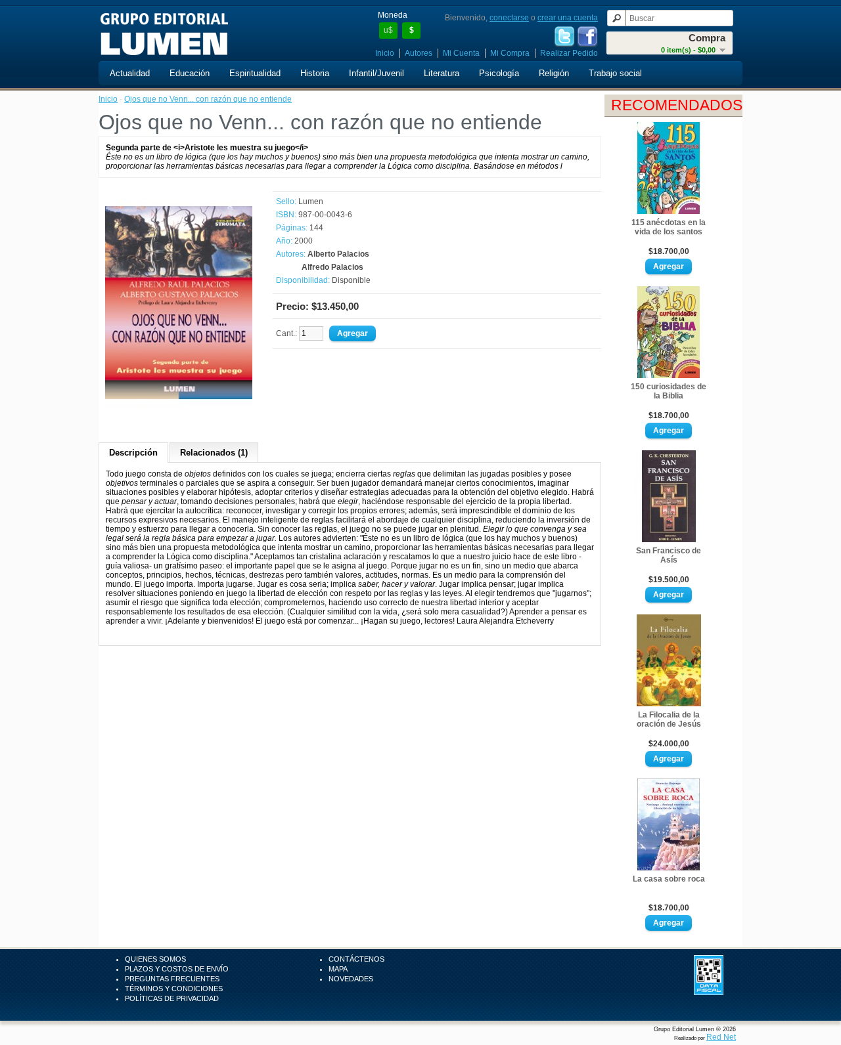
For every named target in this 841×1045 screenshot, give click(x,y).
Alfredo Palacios (332, 267)
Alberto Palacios (338, 254)
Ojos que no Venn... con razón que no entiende (208, 99)
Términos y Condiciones (174, 988)
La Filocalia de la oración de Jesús (669, 719)
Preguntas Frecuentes (172, 979)
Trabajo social (615, 73)
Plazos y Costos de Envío (177, 969)
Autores (418, 53)
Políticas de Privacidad (172, 998)
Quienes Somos (155, 959)
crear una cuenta (567, 17)
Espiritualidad (255, 73)
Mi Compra (510, 53)
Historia (314, 73)
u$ (388, 30)
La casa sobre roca (669, 879)
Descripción (133, 453)
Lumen (310, 201)
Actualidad (130, 73)
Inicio (384, 53)
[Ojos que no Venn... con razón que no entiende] (178, 405)
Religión (554, 73)
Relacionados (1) (214, 453)
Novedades (351, 979)
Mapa (338, 969)
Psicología (499, 73)
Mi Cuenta (461, 53)
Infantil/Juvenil (376, 73)
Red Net (721, 1037)
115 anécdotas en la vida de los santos (668, 227)
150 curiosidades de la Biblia (668, 391)
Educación (190, 73)
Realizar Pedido (569, 53)
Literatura (441, 73)
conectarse (509, 17)
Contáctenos (356, 959)
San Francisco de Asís (668, 555)
